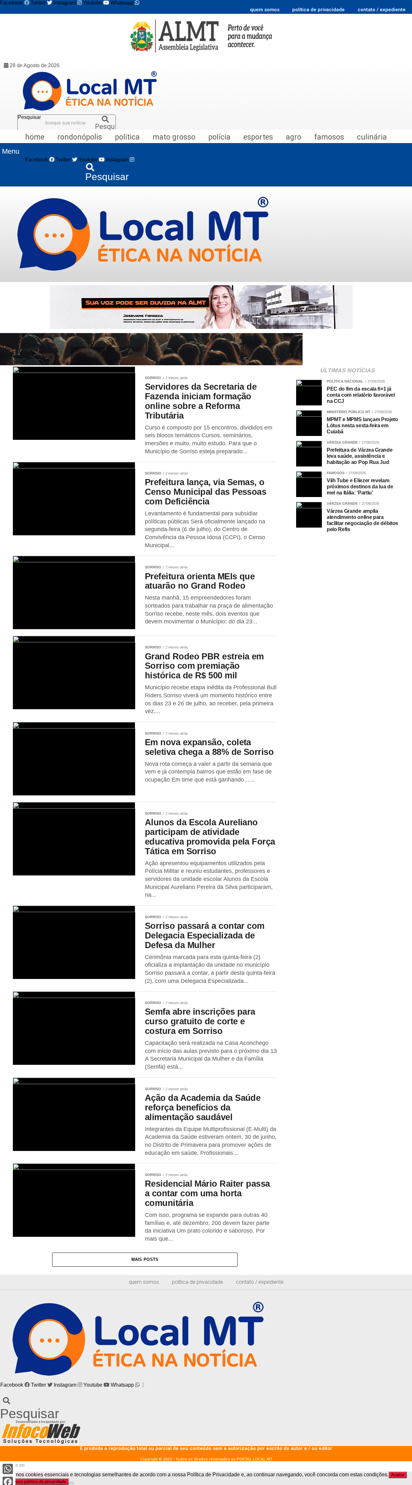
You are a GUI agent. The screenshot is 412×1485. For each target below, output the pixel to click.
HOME (34, 137)
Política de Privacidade (318, 10)
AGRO (293, 137)
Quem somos (264, 10)
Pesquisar (29, 117)
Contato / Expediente (382, 10)
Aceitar (397, 1474)
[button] (10, 151)
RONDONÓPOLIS (79, 137)
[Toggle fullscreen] (15, 1465)
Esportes (258, 137)
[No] (71, 1483)
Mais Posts (145, 1259)
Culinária (372, 137)
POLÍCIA (219, 137)
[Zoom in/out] (21, 1465)
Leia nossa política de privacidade (34, 1481)
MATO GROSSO (174, 137)
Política (127, 137)
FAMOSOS (329, 137)
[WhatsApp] (7, 1468)
